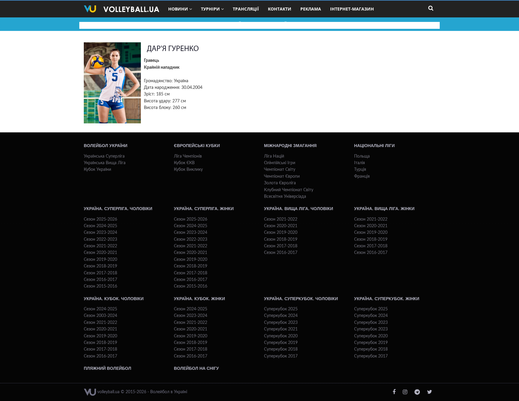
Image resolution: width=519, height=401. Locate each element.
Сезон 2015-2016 (100, 286)
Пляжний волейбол (107, 368)
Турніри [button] (210, 9)
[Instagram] (405, 392)
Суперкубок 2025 (281, 309)
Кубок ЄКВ (184, 163)
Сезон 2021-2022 (100, 246)
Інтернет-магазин (352, 9)
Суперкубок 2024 (281, 316)
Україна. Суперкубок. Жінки (386, 298)
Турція (360, 169)
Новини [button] (178, 9)
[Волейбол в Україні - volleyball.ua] (121, 9)
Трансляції (246, 9)
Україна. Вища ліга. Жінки (384, 208)
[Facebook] (394, 392)
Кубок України (97, 169)
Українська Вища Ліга (105, 163)
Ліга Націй (274, 156)
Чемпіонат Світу (279, 169)
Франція (362, 176)
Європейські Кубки (197, 145)
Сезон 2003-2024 (100, 316)
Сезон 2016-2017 (100, 280)
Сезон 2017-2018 (100, 273)
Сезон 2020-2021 (100, 253)
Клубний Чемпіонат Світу (288, 190)
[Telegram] (417, 392)
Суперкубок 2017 (281, 356)
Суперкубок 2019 (281, 343)
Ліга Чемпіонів (188, 156)
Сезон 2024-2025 (100, 226)
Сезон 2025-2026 (100, 219)
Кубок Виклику (188, 169)
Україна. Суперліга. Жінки (204, 208)
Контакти (279, 9)
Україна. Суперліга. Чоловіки (118, 208)
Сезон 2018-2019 (100, 266)
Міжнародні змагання (290, 145)
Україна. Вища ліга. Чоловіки (298, 208)
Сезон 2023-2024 (100, 233)
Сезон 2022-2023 (100, 239)
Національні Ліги (374, 145)
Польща (362, 156)
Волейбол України (105, 145)
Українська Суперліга (104, 156)
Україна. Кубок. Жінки (199, 298)
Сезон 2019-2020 (100, 260)
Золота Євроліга (280, 183)
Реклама (310, 9)
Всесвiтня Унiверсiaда (285, 196)
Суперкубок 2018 (281, 349)
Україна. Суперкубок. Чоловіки (301, 298)
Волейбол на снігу (196, 368)
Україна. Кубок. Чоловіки (114, 298)
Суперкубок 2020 (281, 336)
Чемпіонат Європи (282, 176)
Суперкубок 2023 (281, 323)
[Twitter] (429, 392)
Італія (359, 163)
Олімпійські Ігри (279, 163)
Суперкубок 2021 (281, 329)
